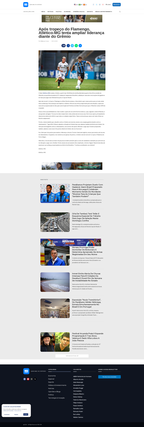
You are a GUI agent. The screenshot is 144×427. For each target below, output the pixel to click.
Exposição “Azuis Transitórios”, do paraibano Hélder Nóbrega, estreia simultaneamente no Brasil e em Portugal (86, 303)
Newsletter (117, 4)
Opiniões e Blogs (78, 11)
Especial (51, 379)
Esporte (90, 11)
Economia (67, 11)
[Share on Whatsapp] (76, 45)
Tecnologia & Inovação (56, 398)
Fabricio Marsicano (79, 400)
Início (43, 11)
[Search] (120, 11)
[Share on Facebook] (68, 45)
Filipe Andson (77, 403)
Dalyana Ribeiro (78, 394)
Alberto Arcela (78, 379)
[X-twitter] (35, 379)
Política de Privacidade (8, 410)
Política (59, 11)
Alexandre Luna (78, 385)
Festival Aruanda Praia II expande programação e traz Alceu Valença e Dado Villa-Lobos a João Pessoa (87, 337)
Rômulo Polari (78, 411)
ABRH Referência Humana (82, 376)
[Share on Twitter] (72, 45)
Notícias (50, 11)
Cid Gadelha (77, 391)
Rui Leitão (76, 414)
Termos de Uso (17, 410)
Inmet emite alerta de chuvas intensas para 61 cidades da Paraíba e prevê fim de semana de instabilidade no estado (87, 277)
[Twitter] (96, 4)
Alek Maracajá (78, 382)
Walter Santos (78, 417)
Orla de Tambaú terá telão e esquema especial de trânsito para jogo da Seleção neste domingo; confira (86, 217)
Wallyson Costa (45, 41)
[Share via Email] (80, 45)
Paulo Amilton (78, 405)
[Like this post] (64, 45)
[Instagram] (100, 4)
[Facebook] (93, 4)
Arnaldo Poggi (78, 388)
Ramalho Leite (78, 408)
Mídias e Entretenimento (103, 11)
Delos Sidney (77, 397)
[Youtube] (103, 4)
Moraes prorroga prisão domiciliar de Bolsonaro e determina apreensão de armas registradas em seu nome (87, 251)
